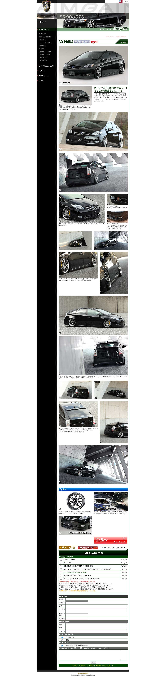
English (125, 1)
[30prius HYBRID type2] (93, 84)
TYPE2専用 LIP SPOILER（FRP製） (76, 572)
